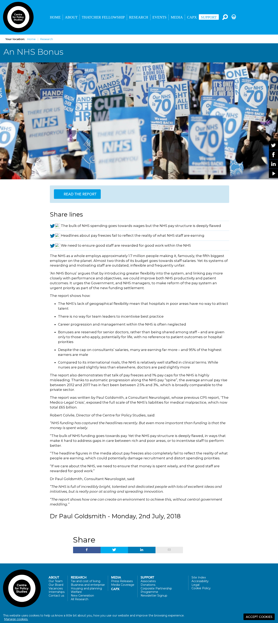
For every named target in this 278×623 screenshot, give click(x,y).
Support (209, 17)
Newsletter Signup (154, 595)
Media (177, 17)
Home (55, 17)
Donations (148, 585)
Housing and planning (86, 588)
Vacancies (56, 588)
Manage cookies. (16, 619)
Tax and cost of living (85, 581)
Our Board (56, 585)
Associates (148, 581)
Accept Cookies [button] (259, 617)
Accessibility (200, 581)
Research (138, 17)
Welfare (76, 592)
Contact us (56, 595)
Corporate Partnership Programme (156, 590)
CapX (192, 17)
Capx (115, 589)
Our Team (56, 581)
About (71, 17)
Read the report (79, 194)
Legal (195, 585)
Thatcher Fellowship (103, 17)
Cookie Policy (201, 588)
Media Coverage (122, 585)
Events (159, 17)
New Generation (82, 595)
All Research (79, 599)
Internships (57, 592)
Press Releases (122, 581)
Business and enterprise (88, 585)
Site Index (199, 577)
